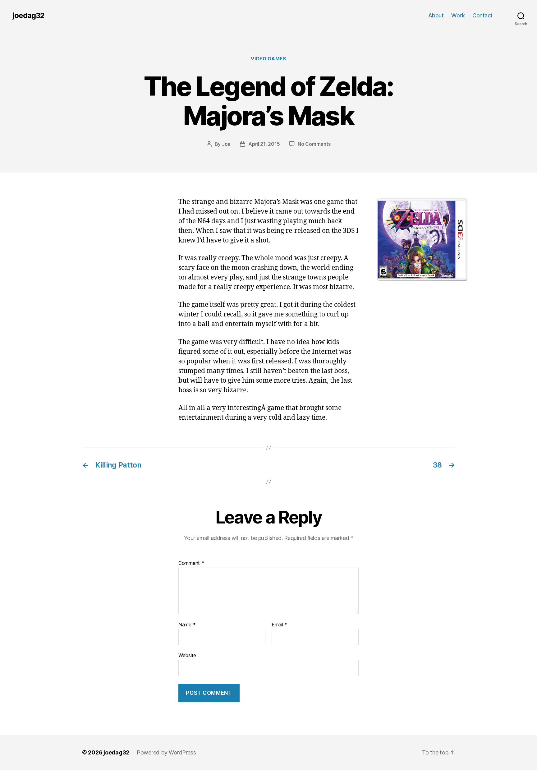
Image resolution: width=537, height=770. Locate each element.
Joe (226, 144)
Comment (191, 563)
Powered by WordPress (166, 752)
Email (279, 625)
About (436, 15)
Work (458, 15)
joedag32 (28, 15)
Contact (482, 15)
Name (186, 625)
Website (187, 655)
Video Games (268, 59)
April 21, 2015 (264, 144)
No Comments (314, 144)
